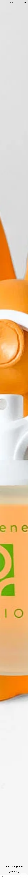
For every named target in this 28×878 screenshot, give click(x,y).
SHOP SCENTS (14, 871)
